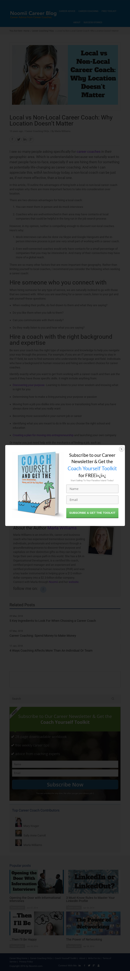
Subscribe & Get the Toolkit (92, 512)
